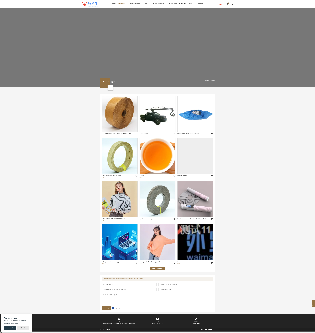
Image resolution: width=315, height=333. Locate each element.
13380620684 (196, 323)
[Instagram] (214, 330)
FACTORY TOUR (158, 4)
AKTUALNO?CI (135, 4)
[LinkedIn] (209, 330)
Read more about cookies (11, 323)
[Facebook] (206, 330)
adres (119, 321)
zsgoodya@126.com (157, 323)
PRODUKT (121, 4)
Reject (23, 327)
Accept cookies (10, 327)
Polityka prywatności (119, 308)
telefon (196, 321)
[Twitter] (203, 330)
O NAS (191, 4)
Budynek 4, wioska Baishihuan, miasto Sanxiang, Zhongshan (119, 323)
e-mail (157, 321)
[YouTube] (201, 330)
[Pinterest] (211, 330)
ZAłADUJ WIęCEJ (157, 268)
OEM (146, 4)
